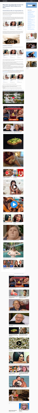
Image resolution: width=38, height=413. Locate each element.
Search (28, 4)
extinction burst (6, 71)
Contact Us (20, 273)
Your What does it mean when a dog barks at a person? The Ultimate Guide (31, 12)
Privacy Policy (17, 273)
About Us (23, 273)
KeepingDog (5, 0)
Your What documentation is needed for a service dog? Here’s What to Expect (31, 25)
